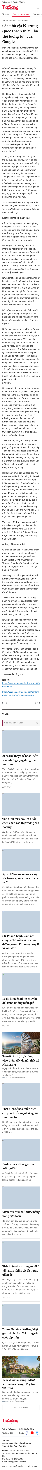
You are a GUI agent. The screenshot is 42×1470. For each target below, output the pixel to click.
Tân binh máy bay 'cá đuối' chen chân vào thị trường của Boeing (20, 823)
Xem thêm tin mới (21, 1408)
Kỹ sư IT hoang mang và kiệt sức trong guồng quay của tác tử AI (20, 878)
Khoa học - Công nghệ (21, 14)
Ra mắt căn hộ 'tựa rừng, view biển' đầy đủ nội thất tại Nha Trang (20, 1060)
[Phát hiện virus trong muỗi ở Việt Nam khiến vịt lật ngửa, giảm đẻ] (21, 1252)
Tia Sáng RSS (7, 1433)
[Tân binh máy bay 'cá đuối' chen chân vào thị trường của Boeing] (21, 804)
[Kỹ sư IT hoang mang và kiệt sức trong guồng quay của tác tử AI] (21, 860)
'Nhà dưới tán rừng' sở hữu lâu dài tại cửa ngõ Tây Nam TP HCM (19, 1384)
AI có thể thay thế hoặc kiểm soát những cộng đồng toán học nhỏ (20, 760)
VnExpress (6, 2)
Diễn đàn (5, 14)
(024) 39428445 (17, 1459)
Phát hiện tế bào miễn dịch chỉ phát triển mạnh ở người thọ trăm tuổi (20, 1113)
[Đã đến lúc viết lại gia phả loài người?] (21, 1150)
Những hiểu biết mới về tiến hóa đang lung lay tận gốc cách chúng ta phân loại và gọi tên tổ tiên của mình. (20, 1176)
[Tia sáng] (10, 8)
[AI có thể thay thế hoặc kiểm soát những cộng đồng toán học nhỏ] (21, 741)
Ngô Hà (5, 1025)
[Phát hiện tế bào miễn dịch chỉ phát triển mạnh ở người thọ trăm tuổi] (21, 1094)
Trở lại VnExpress (9, 1429)
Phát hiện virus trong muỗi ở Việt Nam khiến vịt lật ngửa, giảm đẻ (20, 1270)
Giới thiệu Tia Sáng (26, 1429)
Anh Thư (6, 787)
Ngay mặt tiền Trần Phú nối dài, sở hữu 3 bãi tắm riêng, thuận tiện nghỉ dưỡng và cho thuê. (20, 1071)
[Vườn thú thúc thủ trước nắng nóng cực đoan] (21, 1197)
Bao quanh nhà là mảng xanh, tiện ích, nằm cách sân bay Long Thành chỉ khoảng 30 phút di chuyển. (20, 1395)
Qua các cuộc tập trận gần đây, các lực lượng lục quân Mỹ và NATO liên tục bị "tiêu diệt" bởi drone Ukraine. (20, 1346)
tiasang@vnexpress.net (17, 1462)
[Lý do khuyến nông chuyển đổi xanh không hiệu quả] (21, 984)
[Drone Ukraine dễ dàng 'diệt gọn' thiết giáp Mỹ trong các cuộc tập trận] (21, 1315)
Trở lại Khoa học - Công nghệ (4, 703)
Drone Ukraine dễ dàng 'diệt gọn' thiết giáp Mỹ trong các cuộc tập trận (20, 1333)
